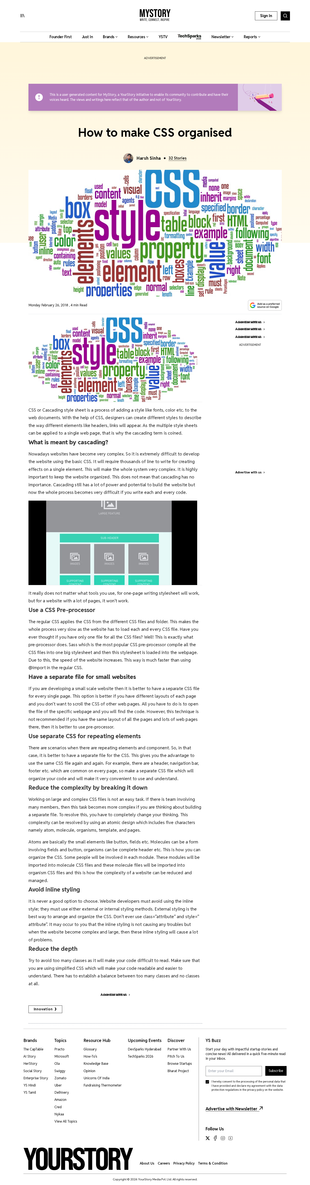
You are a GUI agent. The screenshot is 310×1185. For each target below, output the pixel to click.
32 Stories (177, 158)
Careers (164, 1163)
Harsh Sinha (149, 158)
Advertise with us (248, 472)
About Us (147, 1163)
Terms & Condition (213, 1163)
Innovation (43, 1009)
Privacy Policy (184, 1163)
